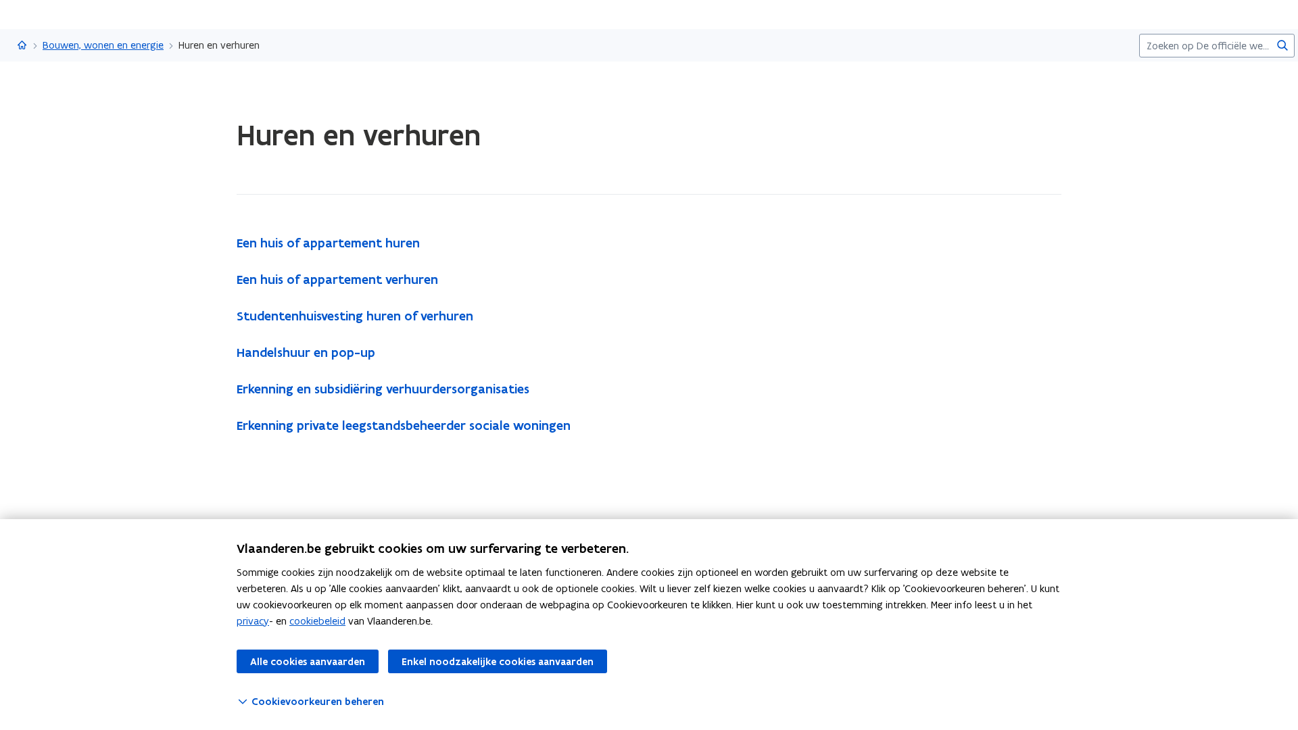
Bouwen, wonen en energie (103, 45)
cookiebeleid (317, 620)
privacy (253, 620)
